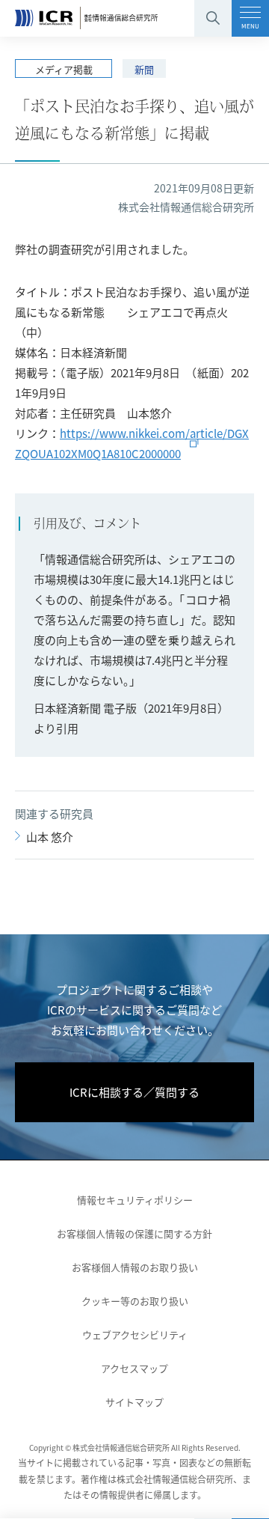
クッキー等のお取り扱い (134, 1301)
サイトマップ (134, 1402)
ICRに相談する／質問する (134, 1092)
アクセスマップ (134, 1368)
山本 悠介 (49, 836)
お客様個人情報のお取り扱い (135, 1267)
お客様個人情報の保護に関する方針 (134, 1233)
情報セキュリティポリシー (135, 1200)
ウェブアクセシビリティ (135, 1334)
